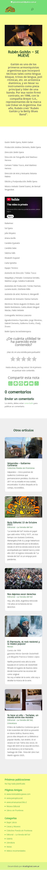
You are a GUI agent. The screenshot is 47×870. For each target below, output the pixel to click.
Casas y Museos (13, 826)
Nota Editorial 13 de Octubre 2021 (22, 523)
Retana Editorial (13, 806)
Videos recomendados (16, 850)
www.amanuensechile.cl (17, 802)
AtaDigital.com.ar (31, 866)
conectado (28, 403)
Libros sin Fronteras (15, 810)
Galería (9, 838)
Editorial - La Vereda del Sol (20, 527)
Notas (10, 646)
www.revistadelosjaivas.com (18, 794)
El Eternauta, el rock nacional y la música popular (23, 643)
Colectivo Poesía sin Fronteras (21, 468)
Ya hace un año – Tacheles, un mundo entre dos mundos (22, 716)
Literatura (12, 723)
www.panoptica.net (15, 798)
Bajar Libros (12, 822)
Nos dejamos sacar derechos (21, 594)
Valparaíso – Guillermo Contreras (18, 464)
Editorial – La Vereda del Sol (18, 834)
